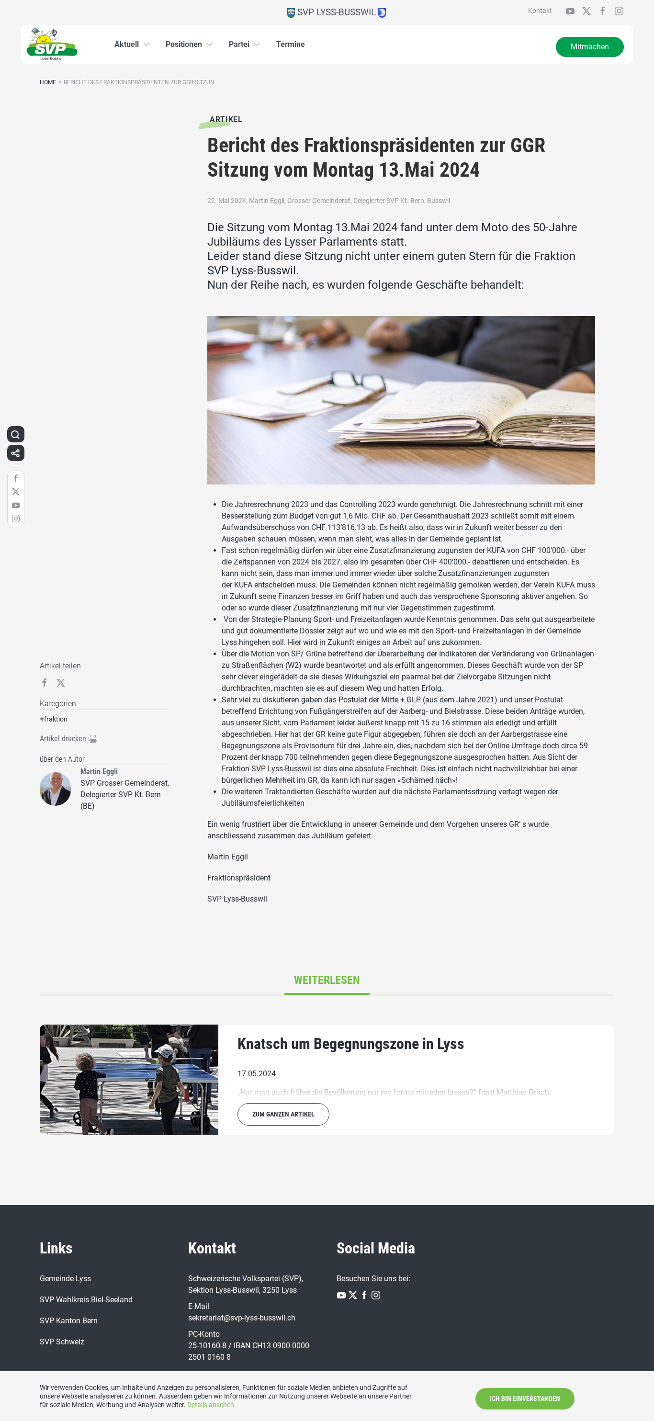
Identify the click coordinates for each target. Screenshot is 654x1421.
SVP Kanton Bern (69, 1320)
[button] (15, 434)
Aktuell (126, 44)
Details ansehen (210, 1405)
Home (48, 82)
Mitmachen (590, 46)
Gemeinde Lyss (65, 1278)
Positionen (184, 44)
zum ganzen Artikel (283, 1114)
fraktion (56, 719)
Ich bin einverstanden (525, 1398)
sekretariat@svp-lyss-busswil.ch (241, 1317)
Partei (239, 44)
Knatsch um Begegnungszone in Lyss (350, 1044)
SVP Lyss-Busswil (336, 12)
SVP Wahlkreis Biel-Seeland (86, 1299)
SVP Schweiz (62, 1341)
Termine (290, 44)
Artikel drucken (64, 738)
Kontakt (540, 10)
